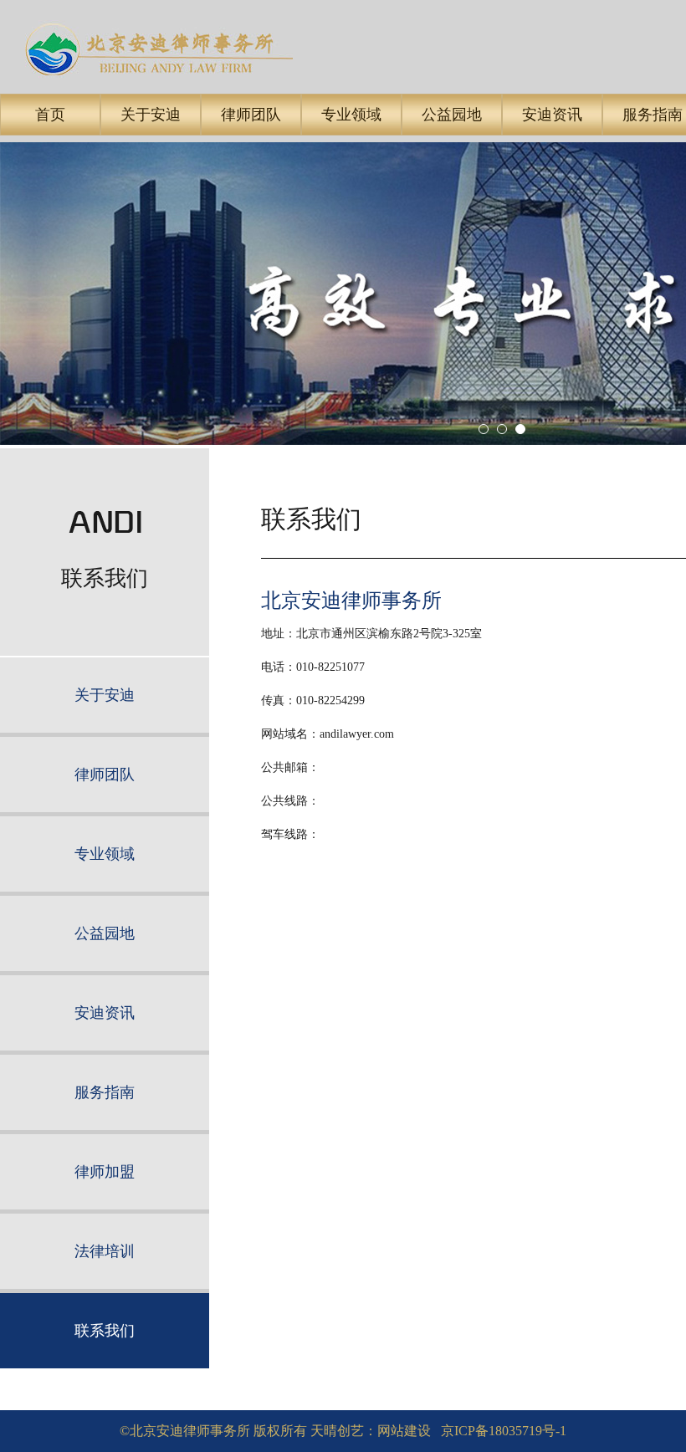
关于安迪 (150, 114)
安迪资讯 (552, 114)
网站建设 (404, 1431)
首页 (50, 114)
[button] (484, 429)
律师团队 (251, 114)
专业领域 (351, 114)
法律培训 (104, 1251)
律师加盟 (104, 1171)
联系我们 (104, 1330)
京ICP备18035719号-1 (503, 1431)
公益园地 (452, 114)
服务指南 (104, 1092)
